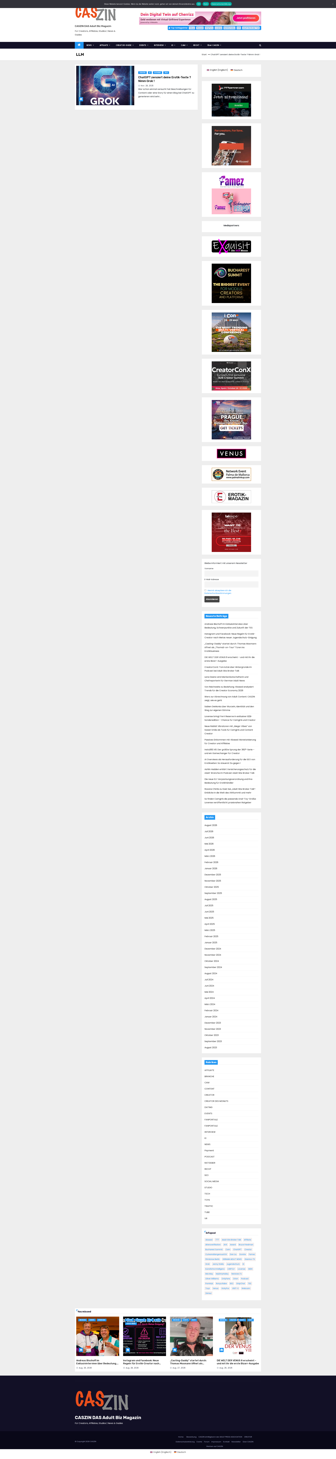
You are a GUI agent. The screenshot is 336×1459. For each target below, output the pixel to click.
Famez (252, 1254)
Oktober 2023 (211, 1035)
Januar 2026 (210, 868)
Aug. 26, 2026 (225, 1368)
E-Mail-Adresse (211, 579)
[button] (260, 45)
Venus (191, 28)
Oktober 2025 (211, 887)
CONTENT (209, 1088)
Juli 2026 (208, 831)
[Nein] (332, 4)
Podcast (245, 1278)
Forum (206, 1441)
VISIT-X (235, 1288)
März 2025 (209, 930)
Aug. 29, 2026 (85, 1368)
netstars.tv (237, 1273)
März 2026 (209, 856)
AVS (238, 28)
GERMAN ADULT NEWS (232, 1259)
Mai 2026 (209, 843)
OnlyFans (209, 28)
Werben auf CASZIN (214, 1446)
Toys (207, 1288)
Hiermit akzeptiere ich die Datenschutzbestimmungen (217, 592)
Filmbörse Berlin (212, 1259)
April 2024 (209, 998)
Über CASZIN (213, 45)
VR (205, 1218)
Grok (207, 1264)
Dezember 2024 (212, 948)
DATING (208, 1107)
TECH (166, 73)
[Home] (79, 45)
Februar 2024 (211, 1010)
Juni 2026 (209, 837)
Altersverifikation (213, 1244)
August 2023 (210, 1047)
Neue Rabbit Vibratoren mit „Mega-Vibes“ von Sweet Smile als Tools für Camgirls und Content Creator (228, 730)
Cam (228, 1249)
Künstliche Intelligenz (215, 1269)
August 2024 (210, 973)
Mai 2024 (209, 991)
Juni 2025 (209, 911)
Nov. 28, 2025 (147, 85)
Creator (248, 1249)
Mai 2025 (209, 917)
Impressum (216, 1441)
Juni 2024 (209, 985)
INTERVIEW (159, 45)
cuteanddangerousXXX (216, 1254)
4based (200, 28)
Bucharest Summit (214, 1249)
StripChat (240, 1283)
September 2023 (213, 1041)
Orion (235, 1278)
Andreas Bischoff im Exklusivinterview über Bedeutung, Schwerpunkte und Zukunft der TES (97, 1363)
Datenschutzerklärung (185, 1441)
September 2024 (213, 967)
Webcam (246, 1288)
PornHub (209, 1283)
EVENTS (143, 45)
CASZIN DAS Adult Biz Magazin (93, 26)
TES (249, 1283)
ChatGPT (237, 1249)
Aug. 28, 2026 (132, 1368)
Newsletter (236, 1441)
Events (199, 1441)
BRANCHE (209, 1076)
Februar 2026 (211, 862)
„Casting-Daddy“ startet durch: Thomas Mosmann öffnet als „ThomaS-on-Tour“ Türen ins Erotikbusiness (230, 647)
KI (173, 45)
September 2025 (213, 893)
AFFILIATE (104, 45)
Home (180, 1437)
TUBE (207, 1212)
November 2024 (212, 954)
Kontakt (226, 1441)
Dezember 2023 (212, 1022)
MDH (250, 1269)
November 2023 (212, 1029)
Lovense (218, 28)
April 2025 (209, 924)
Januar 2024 (210, 1016)
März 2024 (209, 1004)
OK (199, 4)
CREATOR (142, 73)
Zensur (208, 1293)
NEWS (89, 45)
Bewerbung (191, 1437)
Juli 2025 (208, 905)
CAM (183, 45)
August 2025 (210, 899)
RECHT (196, 45)
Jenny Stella (218, 1264)
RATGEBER (157, 73)
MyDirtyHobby (229, 28)
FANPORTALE (211, 1119)
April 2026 (209, 849)
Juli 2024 (208, 979)
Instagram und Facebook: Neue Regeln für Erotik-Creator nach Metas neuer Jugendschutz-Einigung (144, 1363)
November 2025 (212, 880)
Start (204, 54)
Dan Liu (233, 1254)
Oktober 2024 (211, 961)
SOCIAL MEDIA (211, 1181)
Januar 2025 (210, 942)
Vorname (208, 568)
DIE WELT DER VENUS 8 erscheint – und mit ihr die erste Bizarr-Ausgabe (238, 1362)
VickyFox (225, 1288)
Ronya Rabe (221, 1283)
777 (217, 1239)
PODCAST (209, 1156)
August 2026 (210, 825)
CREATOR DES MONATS (216, 1101)
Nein (206, 4)
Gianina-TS (250, 1259)
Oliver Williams (212, 1278)
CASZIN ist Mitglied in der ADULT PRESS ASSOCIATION (220, 1437)
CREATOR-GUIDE (124, 45)
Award (233, 1244)
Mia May (209, 1273)
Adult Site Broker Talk (251, 28)
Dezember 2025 (212, 874)
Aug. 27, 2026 (179, 1368)
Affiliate (247, 1239)
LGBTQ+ (231, 1269)
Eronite (243, 1254)
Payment (209, 1150)
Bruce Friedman (246, 1244)
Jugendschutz (233, 1264)
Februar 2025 (211, 936)
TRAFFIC (208, 1206)
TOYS (207, 1199)
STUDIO (208, 1187)
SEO (206, 1175)
